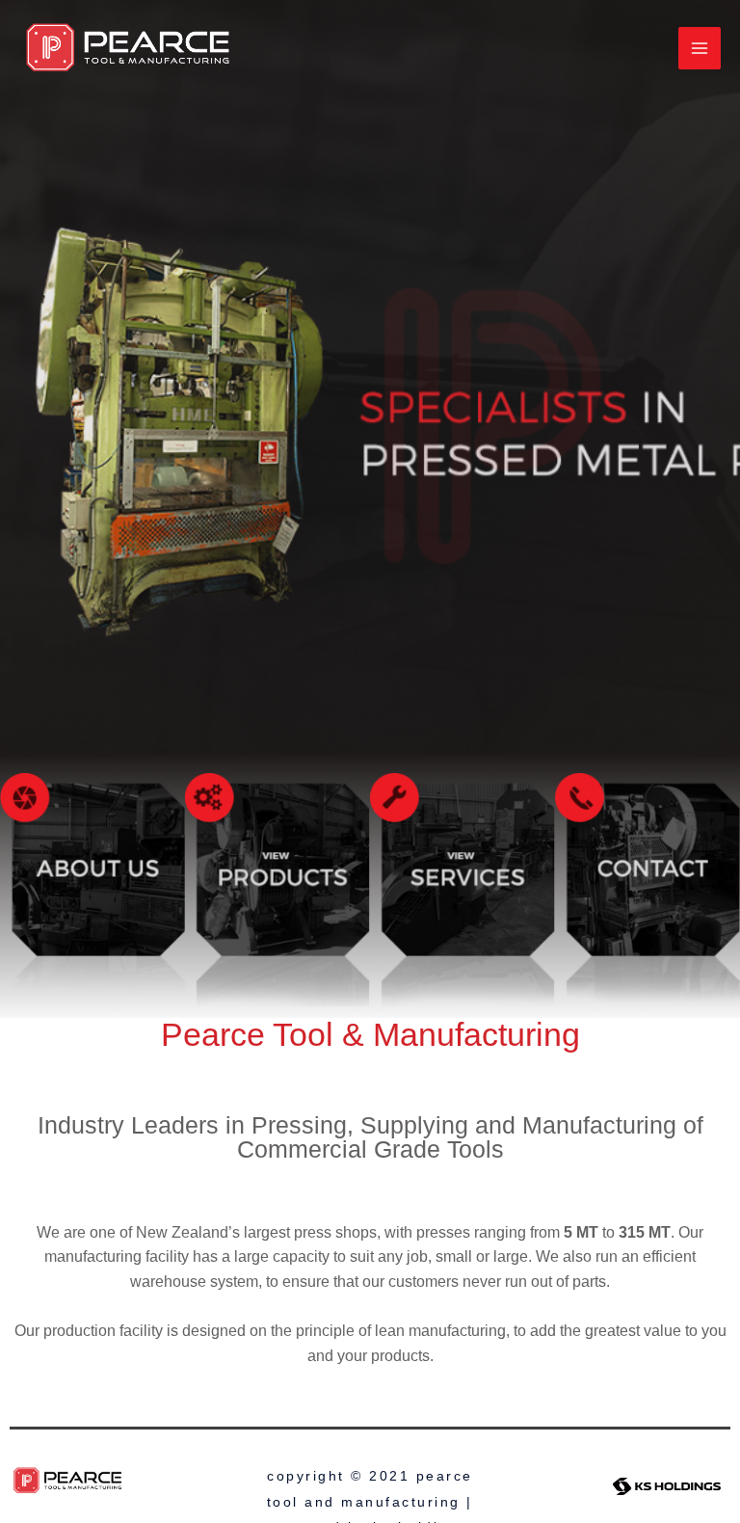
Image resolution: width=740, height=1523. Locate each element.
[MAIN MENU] (699, 48)
